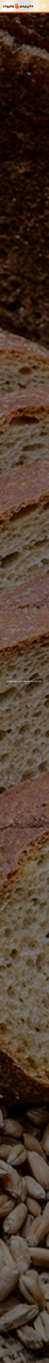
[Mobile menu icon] (44, 6)
